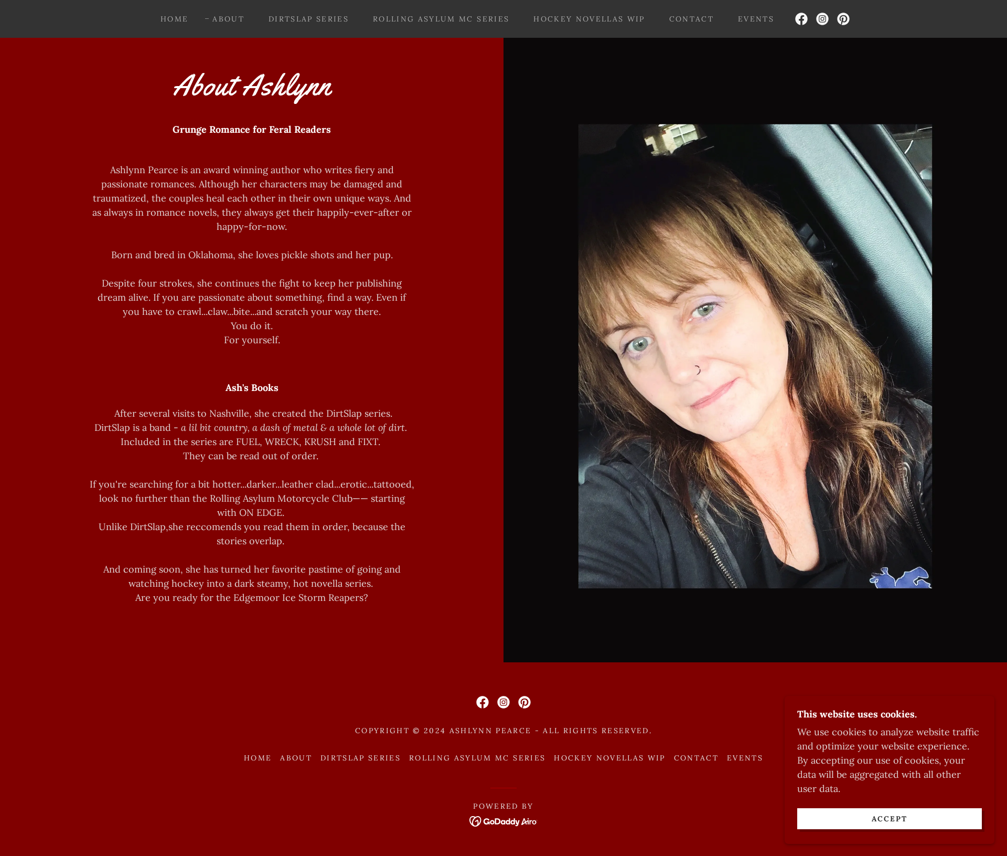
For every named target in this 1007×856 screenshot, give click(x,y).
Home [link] (174, 19)
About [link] (228, 19)
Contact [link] (691, 19)
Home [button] (258, 758)
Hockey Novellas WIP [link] (589, 19)
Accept (889, 818)
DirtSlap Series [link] (309, 19)
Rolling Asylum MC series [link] (441, 19)
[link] (801, 18)
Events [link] (756, 19)
